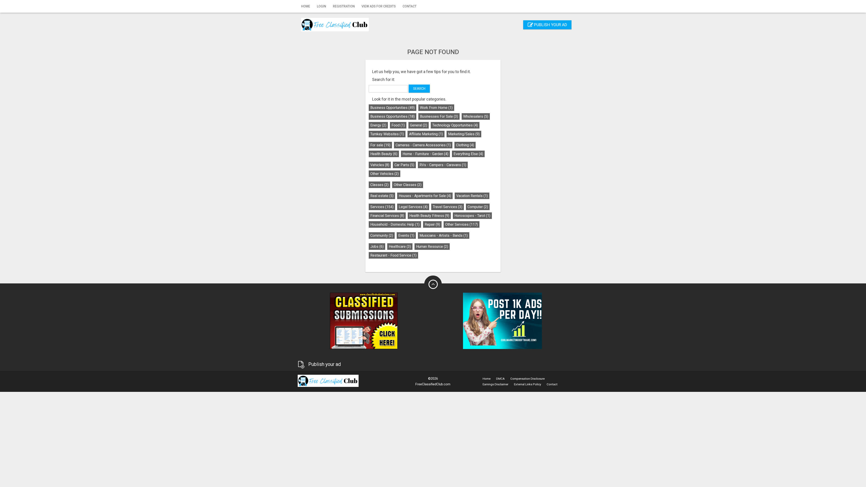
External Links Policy (527, 384)
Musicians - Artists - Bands (443, 235)
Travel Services (447, 207)
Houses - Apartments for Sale (425, 196)
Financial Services (387, 216)
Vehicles (379, 165)
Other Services (461, 224)
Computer (478, 207)
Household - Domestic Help (394, 224)
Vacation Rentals (472, 196)
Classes (379, 185)
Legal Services (413, 207)
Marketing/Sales (464, 134)
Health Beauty (383, 154)
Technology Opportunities (455, 125)
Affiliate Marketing (426, 134)
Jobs (377, 246)
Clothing (465, 145)
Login (321, 6)
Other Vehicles (384, 174)
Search (419, 88)
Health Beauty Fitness (429, 216)
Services (382, 207)
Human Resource (432, 246)
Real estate (382, 196)
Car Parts (404, 165)
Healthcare (400, 246)
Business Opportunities (392, 108)
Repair (432, 224)
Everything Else (468, 154)
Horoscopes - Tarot (472, 216)
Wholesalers (475, 116)
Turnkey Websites (387, 134)
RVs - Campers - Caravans (442, 165)
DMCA (500, 378)
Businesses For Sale (439, 116)
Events (406, 235)
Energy (378, 125)
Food (398, 125)
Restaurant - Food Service (393, 255)
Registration (344, 6)
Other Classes (407, 185)
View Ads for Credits (379, 6)
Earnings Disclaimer (495, 384)
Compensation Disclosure (527, 378)
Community (381, 235)
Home (305, 6)
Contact (410, 6)
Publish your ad (550, 24)
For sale (380, 145)
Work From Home (436, 108)
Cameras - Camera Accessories (423, 145)
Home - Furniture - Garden (425, 154)
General (418, 125)
